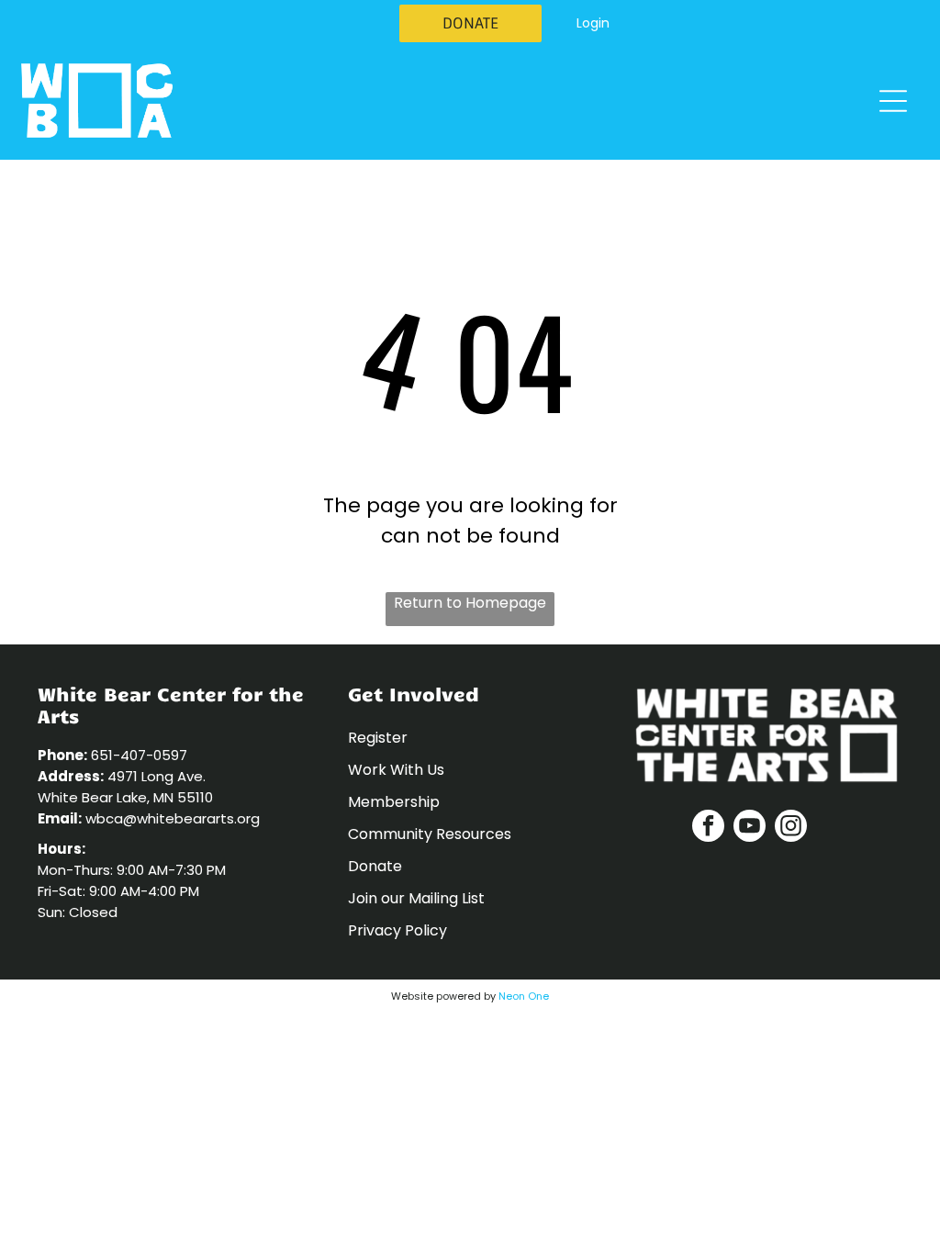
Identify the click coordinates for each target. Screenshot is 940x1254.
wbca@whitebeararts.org (172, 818)
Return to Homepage (470, 602)
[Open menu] (893, 101)
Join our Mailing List (416, 898)
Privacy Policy (397, 930)
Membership (394, 801)
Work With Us (396, 769)
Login (593, 23)
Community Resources (429, 834)
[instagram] (791, 828)
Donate (375, 866)
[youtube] (749, 828)
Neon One (523, 996)
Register (378, 737)
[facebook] (708, 828)
